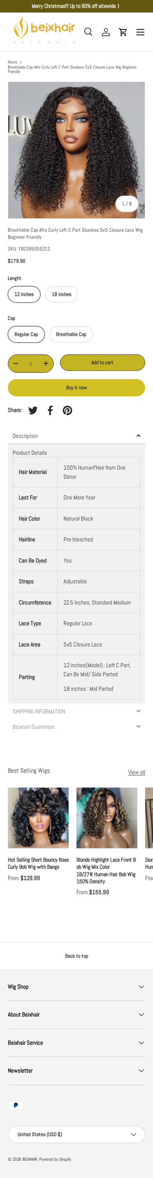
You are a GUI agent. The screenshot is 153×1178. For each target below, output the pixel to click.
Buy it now (76, 387)
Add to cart (102, 362)
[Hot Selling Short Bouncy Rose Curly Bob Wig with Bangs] (38, 818)
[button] (123, 32)
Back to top (76, 956)
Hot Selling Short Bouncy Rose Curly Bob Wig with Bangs (38, 863)
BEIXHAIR (29, 1159)
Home (12, 62)
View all (136, 772)
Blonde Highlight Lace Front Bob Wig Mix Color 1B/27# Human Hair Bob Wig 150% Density (106, 870)
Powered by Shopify (55, 1159)
